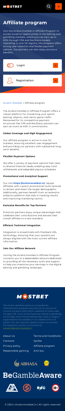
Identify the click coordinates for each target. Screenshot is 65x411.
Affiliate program (44, 345)
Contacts (8, 340)
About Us (9, 335)
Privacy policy (11, 345)
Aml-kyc (39, 350)
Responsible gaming (16, 350)
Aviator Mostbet (12, 102)
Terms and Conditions (47, 335)
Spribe (38, 340)
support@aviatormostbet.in (17, 328)
